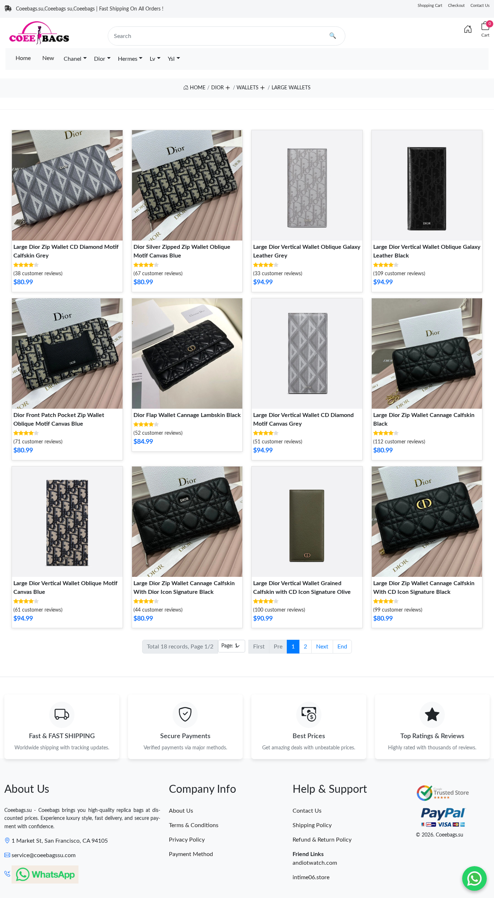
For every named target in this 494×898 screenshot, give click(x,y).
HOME (196, 87)
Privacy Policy (187, 840)
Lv (152, 59)
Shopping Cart (430, 6)
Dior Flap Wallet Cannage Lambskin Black (187, 415)
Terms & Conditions (193, 825)
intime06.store (311, 877)
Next (322, 647)
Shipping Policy (312, 825)
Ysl (171, 59)
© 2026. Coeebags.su (439, 835)
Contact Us (480, 6)
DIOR (217, 87)
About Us (181, 811)
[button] (227, 86)
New (48, 58)
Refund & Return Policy (322, 840)
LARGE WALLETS (291, 87)
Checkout (456, 6)
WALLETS (248, 87)
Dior (99, 59)
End (342, 647)
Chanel (72, 59)
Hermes (127, 59)
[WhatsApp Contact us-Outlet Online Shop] (474, 878)
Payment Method (191, 854)
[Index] (468, 29)
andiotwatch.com (315, 863)
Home (23, 58)
